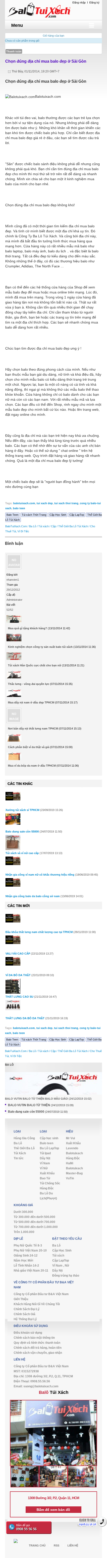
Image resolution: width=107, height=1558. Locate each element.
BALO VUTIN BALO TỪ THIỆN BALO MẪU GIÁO (36, 1098)
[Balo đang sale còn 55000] (12, 819)
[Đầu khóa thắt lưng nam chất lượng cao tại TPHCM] (12, 918)
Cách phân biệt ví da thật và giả (28, 747)
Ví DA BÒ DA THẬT (18, 975)
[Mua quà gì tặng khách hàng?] (13, 621)
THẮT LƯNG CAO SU (19, 996)
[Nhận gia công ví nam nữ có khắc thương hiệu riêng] (12, 861)
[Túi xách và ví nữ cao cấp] (12, 842)
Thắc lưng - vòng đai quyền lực (28, 683)
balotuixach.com (24, 503)
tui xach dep (45, 503)
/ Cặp (53, 526)
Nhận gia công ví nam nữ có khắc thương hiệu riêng (39, 874)
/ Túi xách (43, 526)
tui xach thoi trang (66, 503)
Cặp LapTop (76, 514)
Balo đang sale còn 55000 (22, 831)
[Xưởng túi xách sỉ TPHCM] (12, 796)
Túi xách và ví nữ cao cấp (22, 853)
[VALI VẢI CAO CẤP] (12, 940)
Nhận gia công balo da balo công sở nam (32, 896)
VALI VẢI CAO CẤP (17, 953)
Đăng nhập (79, 2)
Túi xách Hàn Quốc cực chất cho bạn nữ (34, 665)
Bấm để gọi (26, 1527)
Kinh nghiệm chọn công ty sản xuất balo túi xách (40, 646)
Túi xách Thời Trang (34, 514)
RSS (56, 1545)
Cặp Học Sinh (58, 514)
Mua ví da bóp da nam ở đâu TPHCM (32, 765)
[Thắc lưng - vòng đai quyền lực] (13, 676)
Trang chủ (37, 1545)
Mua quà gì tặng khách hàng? (27, 628)
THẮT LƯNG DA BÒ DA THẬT (25, 1018)
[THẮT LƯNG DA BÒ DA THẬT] (12, 1005)
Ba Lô (9, 1064)
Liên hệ (72, 1545)
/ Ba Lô (32, 526)
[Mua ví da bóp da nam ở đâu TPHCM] (13, 758)
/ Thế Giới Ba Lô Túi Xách (72, 526)
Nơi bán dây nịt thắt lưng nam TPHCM (33, 728)
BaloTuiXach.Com (16, 526)
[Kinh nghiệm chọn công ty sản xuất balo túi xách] (13, 639)
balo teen (19, 508)
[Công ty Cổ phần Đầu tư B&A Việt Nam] (53, 9)
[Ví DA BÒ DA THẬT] (12, 961)
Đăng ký (94, 2)
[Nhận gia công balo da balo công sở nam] (12, 882)
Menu (17, 25)
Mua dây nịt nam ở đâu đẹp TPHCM (31, 702)
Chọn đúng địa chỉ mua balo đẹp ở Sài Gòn (45, 61)
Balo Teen (12, 514)
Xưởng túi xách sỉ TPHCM (22, 809)
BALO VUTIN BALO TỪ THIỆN (29, 1105)
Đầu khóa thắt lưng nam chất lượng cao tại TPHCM (39, 931)
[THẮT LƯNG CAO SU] (12, 989)
